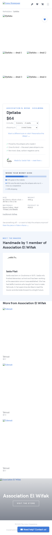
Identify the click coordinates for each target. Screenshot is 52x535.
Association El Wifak (19, 247)
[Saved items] (37, 4)
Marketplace (7, 11)
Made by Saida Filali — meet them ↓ (28, 160)
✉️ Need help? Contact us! (33, 529)
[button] (26, 32)
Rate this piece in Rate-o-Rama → (16, 225)
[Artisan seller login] (32, 4)
